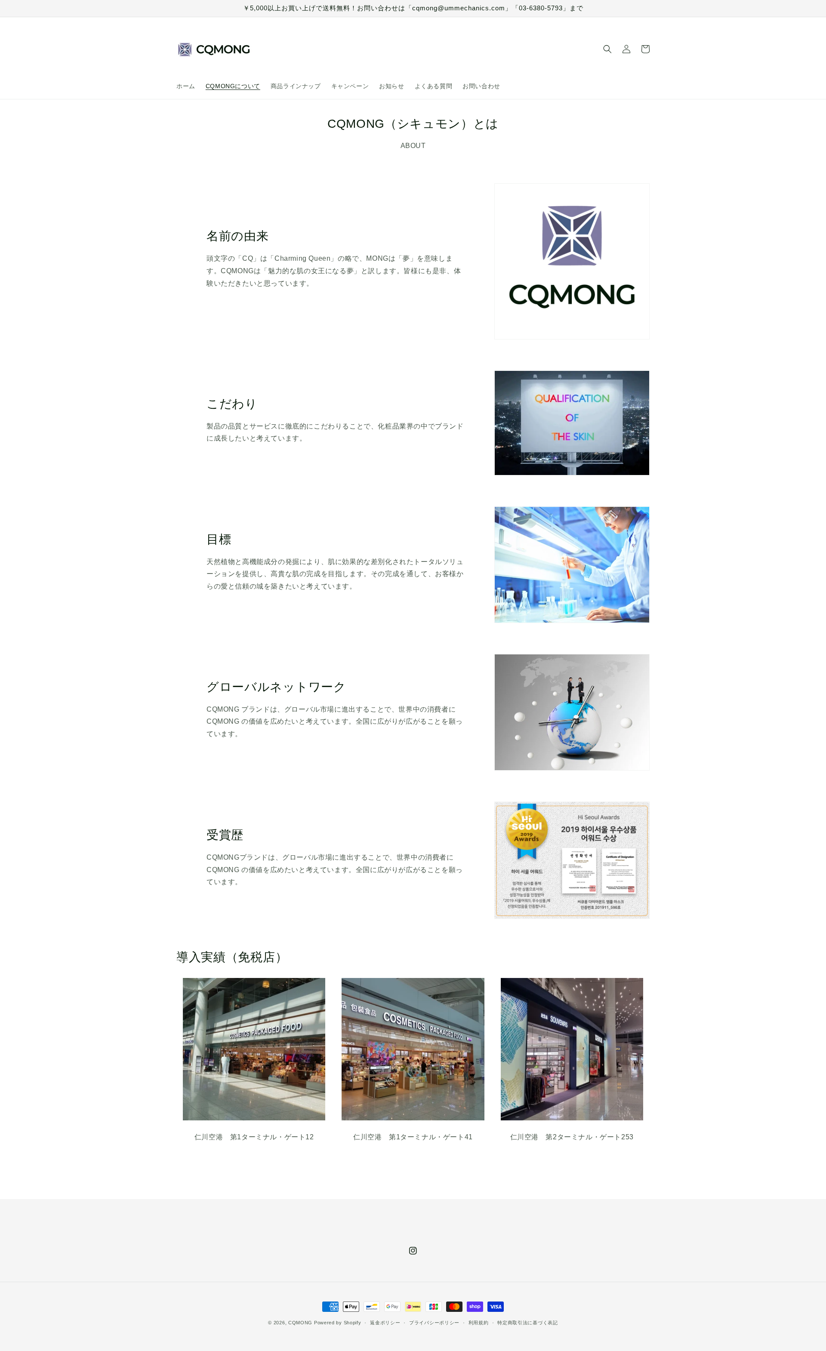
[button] (607, 49)
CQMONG (300, 1322)
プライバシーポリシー (434, 1322)
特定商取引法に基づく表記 (527, 1322)
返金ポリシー (385, 1322)
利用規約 (478, 1322)
